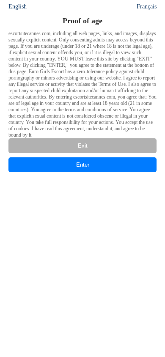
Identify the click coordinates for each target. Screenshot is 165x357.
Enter (82, 165)
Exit (83, 146)
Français (147, 6)
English (17, 6)
